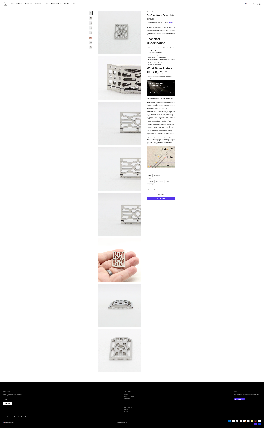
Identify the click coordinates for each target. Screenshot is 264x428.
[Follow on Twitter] (7, 416)
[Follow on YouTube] (14, 416)
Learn (73, 4)
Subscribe (7, 403)
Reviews (46, 4)
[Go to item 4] (91, 28)
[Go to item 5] (91, 33)
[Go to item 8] (91, 47)
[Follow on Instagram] (11, 416)
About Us (66, 4)
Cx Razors (19, 4)
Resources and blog (128, 407)
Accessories (28, 4)
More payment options (161, 201)
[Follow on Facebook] (4, 416)
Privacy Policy (126, 400)
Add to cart (161, 194)
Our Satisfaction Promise (129, 396)
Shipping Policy (127, 403)
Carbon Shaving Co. (153, 12)
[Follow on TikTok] (18, 416)
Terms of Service (127, 398)
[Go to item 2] (91, 18)
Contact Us (126, 394)
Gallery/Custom (56, 4)
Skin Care (38, 4)
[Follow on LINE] (25, 416)
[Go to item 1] (91, 13)
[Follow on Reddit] (22, 416)
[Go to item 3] (91, 23)
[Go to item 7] (91, 42)
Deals (125, 405)
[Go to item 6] (91, 38)
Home (12, 4)
